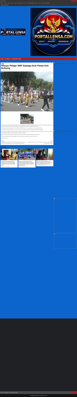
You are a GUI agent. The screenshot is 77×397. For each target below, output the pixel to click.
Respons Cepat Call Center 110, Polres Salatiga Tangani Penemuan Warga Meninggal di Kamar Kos (44, 162)
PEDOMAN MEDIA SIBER (16, 58)
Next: (40, 142)
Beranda (2, 58)
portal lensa (3, 70)
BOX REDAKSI (7, 58)
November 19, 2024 (8, 70)
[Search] (75, 59)
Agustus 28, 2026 (7, 166)
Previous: (13, 142)
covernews (41, 395)
